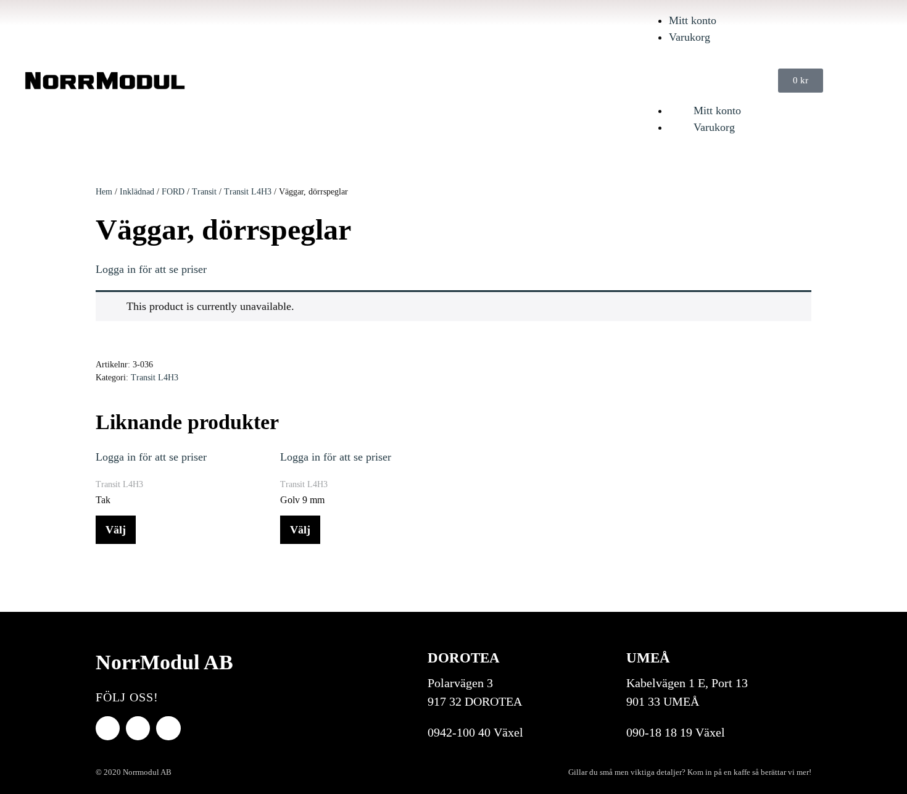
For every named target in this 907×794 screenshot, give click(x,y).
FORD (173, 191)
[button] (705, 73)
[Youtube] (138, 728)
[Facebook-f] (108, 728)
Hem (104, 191)
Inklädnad (137, 191)
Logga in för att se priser (151, 269)
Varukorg (689, 37)
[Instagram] (168, 728)
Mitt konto (692, 20)
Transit (204, 191)
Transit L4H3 (247, 191)
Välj (116, 530)
